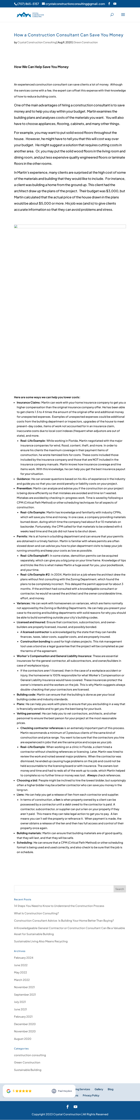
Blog (110, 1089)
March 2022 (22, 979)
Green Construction (86, 42)
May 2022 (20, 972)
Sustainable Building (27, 1069)
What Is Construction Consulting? (36, 913)
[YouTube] (114, 3)
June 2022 (21, 965)
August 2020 (22, 1038)
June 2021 (20, 1009)
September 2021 (25, 994)
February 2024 (23, 957)
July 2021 (20, 1001)
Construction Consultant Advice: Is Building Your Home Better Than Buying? (64, 920)
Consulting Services (78, 1089)
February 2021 (23, 1016)
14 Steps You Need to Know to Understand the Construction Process (59, 905)
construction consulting (30, 1055)
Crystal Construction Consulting (37, 42)
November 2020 (25, 1031)
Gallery (99, 1089)
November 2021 (24, 987)
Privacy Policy (91, 1095)
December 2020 (25, 1024)
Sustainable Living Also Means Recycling (41, 941)
